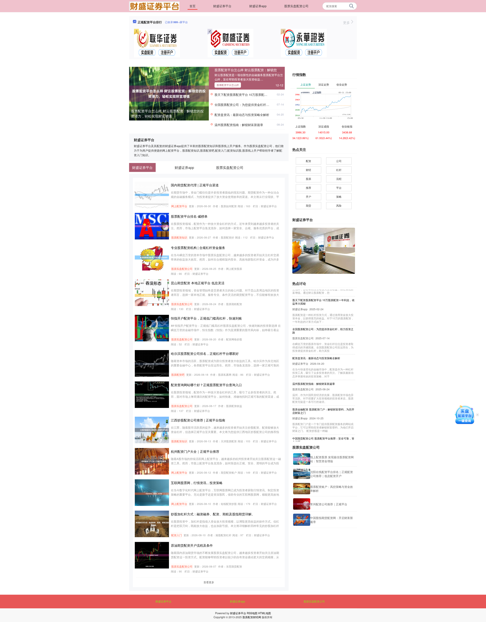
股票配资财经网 (251, 617)
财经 (308, 170)
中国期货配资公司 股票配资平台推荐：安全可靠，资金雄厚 (323, 430)
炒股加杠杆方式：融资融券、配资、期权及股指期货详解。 (213, 514)
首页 (192, 6)
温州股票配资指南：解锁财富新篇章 (239, 125)
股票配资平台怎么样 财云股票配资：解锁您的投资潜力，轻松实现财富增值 (167, 113)
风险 (339, 205)
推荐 (308, 188)
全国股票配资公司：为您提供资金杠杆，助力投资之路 (251, 104)
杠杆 (339, 170)
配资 (308, 161)
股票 (308, 179)
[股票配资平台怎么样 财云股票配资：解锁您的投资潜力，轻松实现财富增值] (169, 93)
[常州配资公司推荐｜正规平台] (301, 504)
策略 (339, 196)
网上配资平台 (179, 206)
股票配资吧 (178, 374)
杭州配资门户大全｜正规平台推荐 (195, 451)
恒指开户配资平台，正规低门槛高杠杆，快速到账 (206, 318)
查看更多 (209, 582)
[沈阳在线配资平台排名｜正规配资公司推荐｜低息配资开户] (301, 474)
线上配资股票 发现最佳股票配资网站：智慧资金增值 (332, 459)
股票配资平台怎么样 (228, 85)
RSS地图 (252, 613)
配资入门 (176, 535)
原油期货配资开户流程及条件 (192, 545)
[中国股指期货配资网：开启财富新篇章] (301, 520)
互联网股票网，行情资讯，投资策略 (196, 482)
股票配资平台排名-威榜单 (189, 216)
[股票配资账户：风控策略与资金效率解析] (301, 488)
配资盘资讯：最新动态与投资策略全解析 (242, 115)
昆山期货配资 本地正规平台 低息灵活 (197, 282)
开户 (308, 196)
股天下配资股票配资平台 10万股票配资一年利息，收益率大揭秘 (258, 94)
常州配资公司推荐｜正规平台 (328, 504)
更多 (347, 22)
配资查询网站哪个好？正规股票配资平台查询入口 (206, 384)
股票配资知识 (179, 237)
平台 (339, 188)
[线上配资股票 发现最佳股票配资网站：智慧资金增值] (301, 459)
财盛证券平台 (222, 6)
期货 (308, 205)
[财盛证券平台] (154, 6)
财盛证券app (258, 6)
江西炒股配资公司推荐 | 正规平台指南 (198, 420)
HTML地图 (264, 613)
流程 (339, 179)
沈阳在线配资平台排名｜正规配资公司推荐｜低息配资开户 (331, 474)
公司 (339, 161)
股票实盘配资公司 (296, 6)
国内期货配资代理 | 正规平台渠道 (195, 185)
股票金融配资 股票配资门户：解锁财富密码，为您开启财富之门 (323, 401)
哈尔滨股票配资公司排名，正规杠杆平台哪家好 (205, 353)
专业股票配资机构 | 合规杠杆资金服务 (198, 247)
